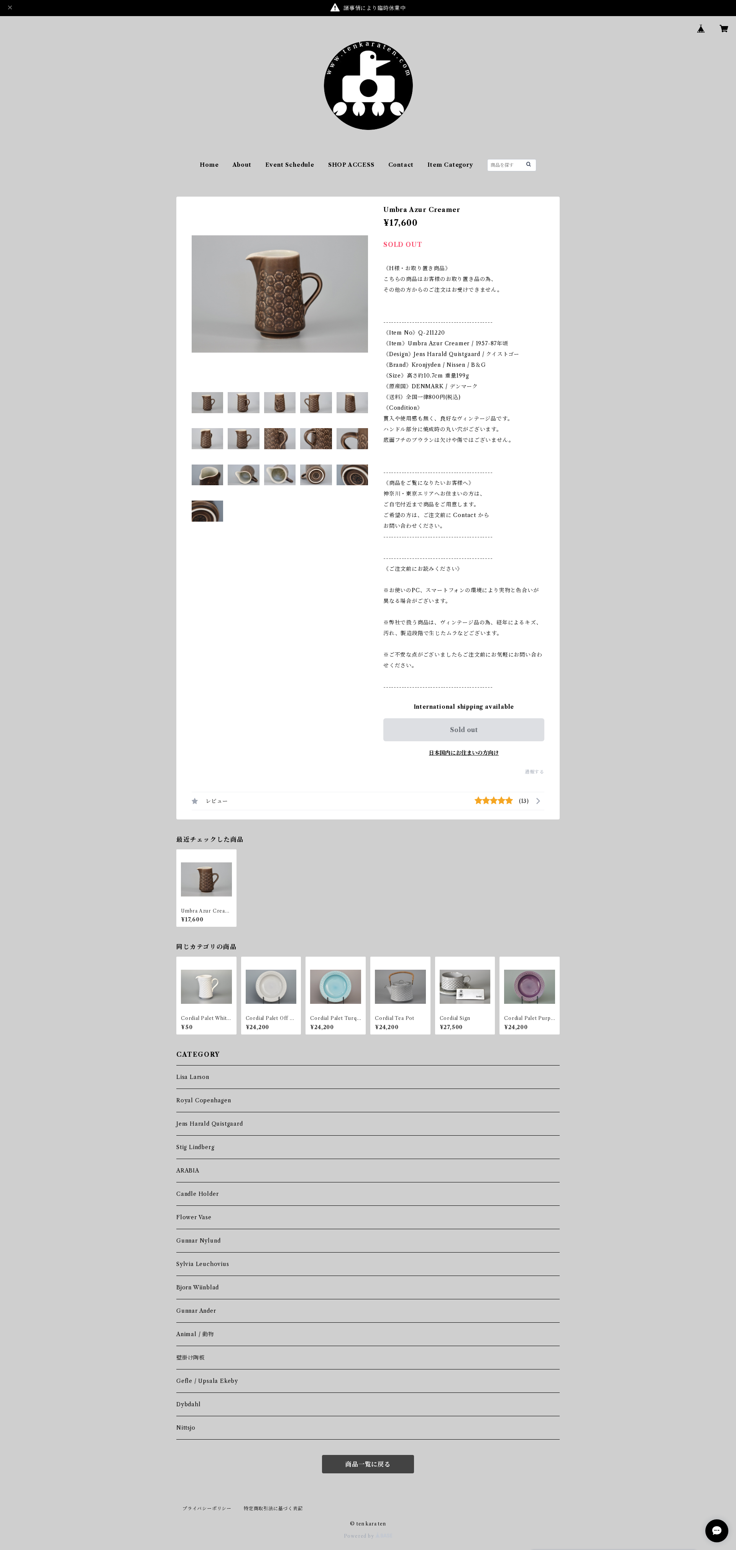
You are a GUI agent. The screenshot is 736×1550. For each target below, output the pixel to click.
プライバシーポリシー (207, 1508)
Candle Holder (197, 1193)
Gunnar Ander (196, 1310)
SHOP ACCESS (351, 164)
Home (209, 164)
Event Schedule (289, 164)
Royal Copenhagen (203, 1100)
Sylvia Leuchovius (202, 1264)
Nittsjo (186, 1427)
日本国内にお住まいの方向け (464, 752)
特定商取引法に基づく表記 (273, 1508)
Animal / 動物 (195, 1334)
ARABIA (187, 1170)
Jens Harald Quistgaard (209, 1123)
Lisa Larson (192, 1077)
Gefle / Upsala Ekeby (207, 1381)
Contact (401, 164)
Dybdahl (188, 1404)
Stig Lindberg (195, 1147)
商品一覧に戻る (368, 1464)
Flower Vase (194, 1217)
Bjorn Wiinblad (197, 1287)
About (242, 164)
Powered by (360, 1536)
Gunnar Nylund (198, 1240)
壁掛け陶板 (190, 1357)
